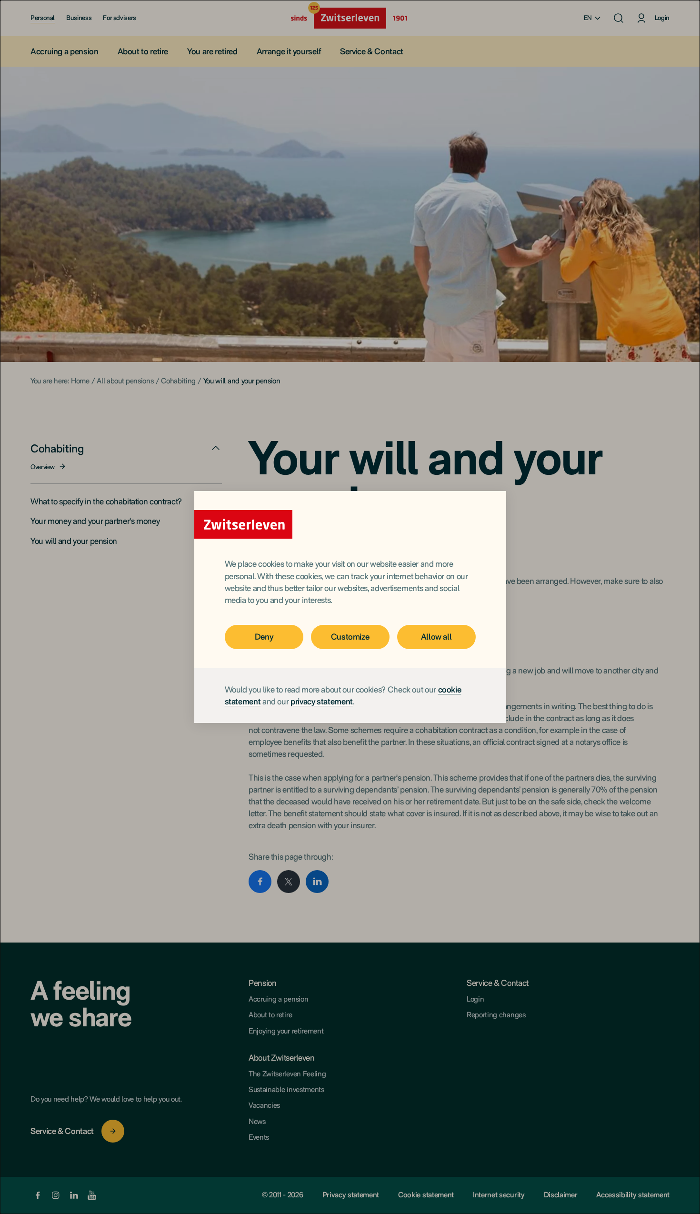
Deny (264, 637)
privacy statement (321, 701)
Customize (350, 637)
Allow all (436, 637)
